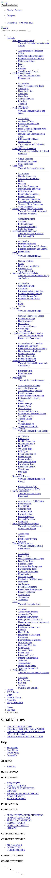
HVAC (15, 253)
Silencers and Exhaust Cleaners (32, 413)
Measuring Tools (25, 576)
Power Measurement (27, 587)
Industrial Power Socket (29, 298)
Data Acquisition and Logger (31, 558)
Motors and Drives (26, 61)
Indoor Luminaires (26, 353)
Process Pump (24, 406)
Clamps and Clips (26, 98)
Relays (21, 66)
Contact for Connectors (28, 178)
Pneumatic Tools (25, 650)
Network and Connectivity (24, 360)
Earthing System (25, 224)
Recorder (22, 541)
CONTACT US (14, 847)
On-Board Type (25, 449)
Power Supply (18, 428)
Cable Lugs (23, 88)
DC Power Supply (26, 443)
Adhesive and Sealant (28, 611)
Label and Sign (25, 511)
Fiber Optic (23, 126)
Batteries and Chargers (28, 617)
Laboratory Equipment (28, 571)
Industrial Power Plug (28, 296)
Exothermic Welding (27, 226)
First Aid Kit (23, 506)
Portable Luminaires (27, 358)
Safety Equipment (20, 491)
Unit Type (22, 472)
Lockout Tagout (25, 514)
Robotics (22, 68)
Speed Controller (25, 416)
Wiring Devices (19, 670)
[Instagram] (26, 875)
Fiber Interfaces (25, 373)
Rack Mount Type (26, 464)
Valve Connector (25, 206)
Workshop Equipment (28, 668)
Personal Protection (26, 519)
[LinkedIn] (14, 870)
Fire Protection (24, 503)
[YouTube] (20, 873)
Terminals (22, 104)
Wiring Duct (23, 106)
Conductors (23, 221)
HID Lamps (23, 323)
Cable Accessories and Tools (31, 86)
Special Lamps (24, 331)
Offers (9, 695)
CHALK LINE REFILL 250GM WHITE (25, 729)
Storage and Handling (28, 658)
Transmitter (23, 599)
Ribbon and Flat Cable (28, 139)
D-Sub (21, 181)
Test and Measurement (22, 543)
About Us (11, 700)
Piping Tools (23, 647)
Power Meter (24, 251)
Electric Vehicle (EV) (27, 486)
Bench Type (23, 438)
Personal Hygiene (26, 516)
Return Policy (13, 752)
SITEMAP (12, 828)
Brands (10, 689)
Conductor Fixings (26, 219)
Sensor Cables (24, 141)
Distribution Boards (27, 243)
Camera (21, 536)
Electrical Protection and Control (32, 249)
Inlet (20, 301)
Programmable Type (27, 461)
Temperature (23, 597)
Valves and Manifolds (28, 426)
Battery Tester (24, 556)
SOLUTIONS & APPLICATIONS (23, 793)
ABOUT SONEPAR (16, 786)
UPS (20, 474)
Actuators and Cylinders (29, 385)
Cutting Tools (24, 624)
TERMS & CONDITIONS (19, 820)
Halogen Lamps (25, 321)
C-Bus (21, 53)
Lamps (15, 308)
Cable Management (21, 73)
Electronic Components (28, 627)
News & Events (14, 697)
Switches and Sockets (28, 688)
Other (20, 401)
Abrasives (22, 609)
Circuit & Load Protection (24, 148)
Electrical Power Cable (28, 123)
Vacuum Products (26, 424)
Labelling (22, 101)
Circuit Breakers (25, 159)
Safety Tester (24, 594)
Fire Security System (27, 539)
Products (11, 38)
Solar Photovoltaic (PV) (29, 489)
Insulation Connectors (28, 186)
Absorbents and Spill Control (31, 501)
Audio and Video (26, 121)
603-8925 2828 (26, 22)
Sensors (21, 685)
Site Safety (23, 521)
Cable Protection (25, 91)
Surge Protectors (25, 164)
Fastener (22, 629)
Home (9, 707)
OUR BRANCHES (16, 850)
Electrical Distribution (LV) (24, 231)
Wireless (22, 376)
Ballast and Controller (28, 346)
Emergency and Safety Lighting (32, 348)
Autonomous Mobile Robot (30, 51)
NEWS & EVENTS (16, 796)
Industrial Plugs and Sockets (25, 273)
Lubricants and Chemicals (29, 640)
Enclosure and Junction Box (30, 291)
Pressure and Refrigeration (30, 589)
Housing (22, 183)
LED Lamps (23, 328)
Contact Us (12, 22)
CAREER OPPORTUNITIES (20, 788)
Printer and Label (26, 655)
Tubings (21, 421)
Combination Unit (26, 286)
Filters (21, 263)
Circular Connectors (27, 176)
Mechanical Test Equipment (30, 579)
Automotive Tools (26, 614)
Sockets (21, 306)
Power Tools (23, 652)
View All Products (26, 43)
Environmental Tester (27, 569)
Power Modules (25, 459)
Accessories (23, 83)
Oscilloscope (24, 584)
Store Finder (12, 750)
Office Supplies (25, 642)
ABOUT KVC (13, 783)
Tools (14, 601)
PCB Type (23, 451)
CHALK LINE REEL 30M (19, 726)
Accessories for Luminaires (30, 343)
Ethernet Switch (25, 371)
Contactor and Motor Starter (30, 56)
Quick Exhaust (24, 408)
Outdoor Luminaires (27, 356)
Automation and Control (23, 40)
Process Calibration (26, 592)
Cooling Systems (25, 261)
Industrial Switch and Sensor (31, 58)
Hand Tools (23, 632)
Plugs (20, 304)
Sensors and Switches (28, 411)
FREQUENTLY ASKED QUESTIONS (25, 815)
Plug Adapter (24, 680)
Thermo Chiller (25, 419)
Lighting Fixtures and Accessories (27, 333)
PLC (20, 63)
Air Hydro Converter (27, 388)
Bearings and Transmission (30, 619)
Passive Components (27, 161)
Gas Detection (24, 509)
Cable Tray (23, 96)
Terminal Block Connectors (30, 204)
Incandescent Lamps (27, 326)
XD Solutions (13, 692)
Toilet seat (22, 660)
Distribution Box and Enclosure (32, 246)
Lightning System (26, 229)
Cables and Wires (20, 108)
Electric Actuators (26, 393)
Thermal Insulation (26, 271)
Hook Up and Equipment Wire (32, 129)
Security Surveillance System (25, 523)
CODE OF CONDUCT (18, 825)
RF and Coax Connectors (29, 201)
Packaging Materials (27, 645)
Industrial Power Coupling (30, 293)
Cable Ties (23, 93)
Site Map (11, 710)
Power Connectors (26, 196)
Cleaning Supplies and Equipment (33, 622)
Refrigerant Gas (25, 268)
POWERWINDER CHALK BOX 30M (25, 736)
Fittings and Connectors (28, 398)
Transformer (23, 469)
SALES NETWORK (16, 798)
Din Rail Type (24, 446)
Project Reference (15, 702)
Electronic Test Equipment (30, 566)
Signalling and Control (28, 71)
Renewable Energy (26, 466)
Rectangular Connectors (29, 199)
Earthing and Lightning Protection (27, 208)
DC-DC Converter (26, 441)
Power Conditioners (27, 454)
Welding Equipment (27, 665)
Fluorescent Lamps (26, 318)
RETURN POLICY (16, 823)
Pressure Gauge (25, 403)
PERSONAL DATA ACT (18, 818)
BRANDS (11, 791)
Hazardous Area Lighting (29, 351)
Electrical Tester (25, 564)
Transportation (24, 663)
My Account (12, 747)
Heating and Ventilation (28, 266)
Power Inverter (24, 456)
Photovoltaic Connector (28, 194)
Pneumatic (17, 378)
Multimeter (23, 581)
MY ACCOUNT (14, 845)
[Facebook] (9, 867)
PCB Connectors (25, 191)
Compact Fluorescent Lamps (31, 316)
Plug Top (22, 682)
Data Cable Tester (26, 561)
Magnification (24, 574)
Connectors (17, 166)
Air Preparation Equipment (30, 390)
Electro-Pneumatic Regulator (31, 395)
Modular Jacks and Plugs (29, 189)
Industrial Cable (25, 131)
